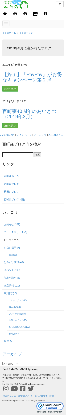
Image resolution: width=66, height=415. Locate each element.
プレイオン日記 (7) (17, 314)
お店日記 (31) (15, 307)
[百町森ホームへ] (5, 14)
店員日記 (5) (10, 293)
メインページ (24, 135)
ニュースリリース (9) (15, 232)
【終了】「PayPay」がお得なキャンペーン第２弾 (32, 77)
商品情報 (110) (12, 285)
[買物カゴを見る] (60, 4)
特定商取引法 (9, 395)
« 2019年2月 (7, 135)
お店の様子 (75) (12, 247)
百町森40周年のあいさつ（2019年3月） (29, 113)
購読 (52, 395)
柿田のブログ (11, 191)
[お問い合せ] (45, 14)
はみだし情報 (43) (14, 262)
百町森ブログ (26, 32)
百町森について (25, 395)
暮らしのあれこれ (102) (19, 327)
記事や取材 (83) (12, 277)
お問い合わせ (41, 395)
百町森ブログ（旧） (15, 199)
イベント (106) (12, 270)
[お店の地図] (15, 14)
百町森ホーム (9, 32)
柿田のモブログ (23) (18, 320)
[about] (35, 14)
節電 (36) (12, 255)
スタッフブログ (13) (18, 300)
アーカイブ (40, 135)
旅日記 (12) (14, 333)
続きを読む (10, 89)
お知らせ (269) (12, 224)
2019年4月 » (55, 135)
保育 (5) (8, 341)
